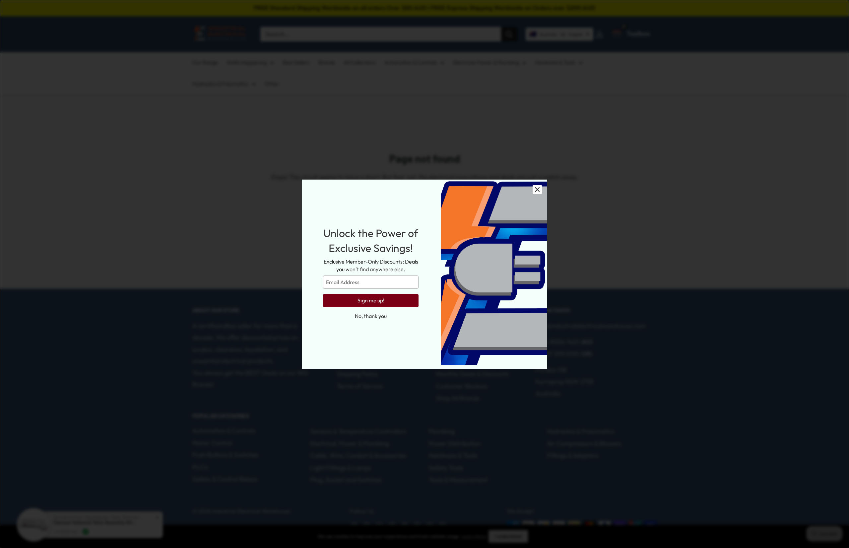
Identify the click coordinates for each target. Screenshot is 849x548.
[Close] (537, 189)
